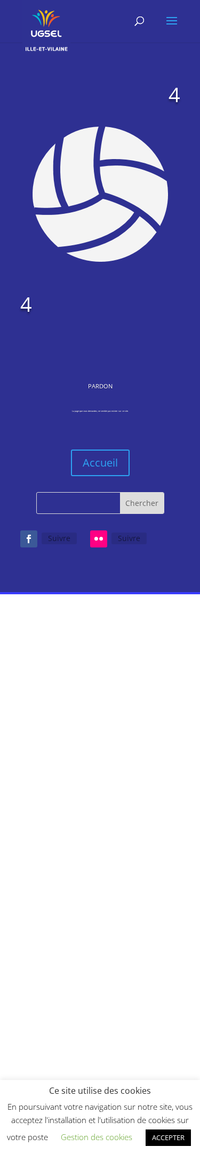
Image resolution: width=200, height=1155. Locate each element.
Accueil (100, 462)
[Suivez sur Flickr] (98, 538)
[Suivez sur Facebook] (28, 538)
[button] (157, 966)
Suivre (59, 538)
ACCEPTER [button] (168, 1137)
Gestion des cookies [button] (96, 1137)
